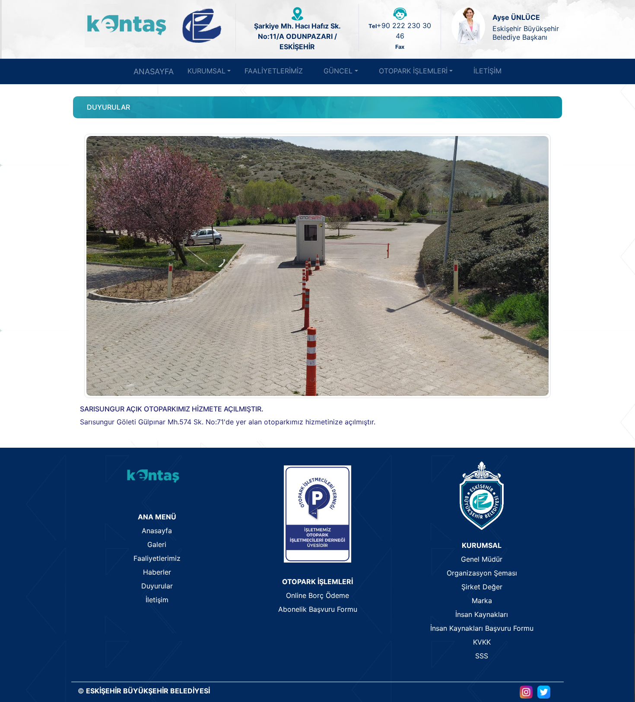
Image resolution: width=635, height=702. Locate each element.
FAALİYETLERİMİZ (273, 70)
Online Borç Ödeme (317, 595)
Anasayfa (157, 530)
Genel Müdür (481, 559)
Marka (482, 600)
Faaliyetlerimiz (157, 558)
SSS (481, 655)
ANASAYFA (153, 71)
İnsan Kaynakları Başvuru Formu (481, 628)
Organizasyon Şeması (482, 573)
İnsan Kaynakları (481, 614)
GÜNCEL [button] (338, 70)
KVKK (482, 642)
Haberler (157, 572)
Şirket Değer (481, 586)
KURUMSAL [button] (206, 70)
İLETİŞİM (487, 70)
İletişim (157, 599)
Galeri (156, 544)
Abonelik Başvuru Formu (317, 609)
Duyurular (157, 586)
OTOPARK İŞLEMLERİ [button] (413, 70)
